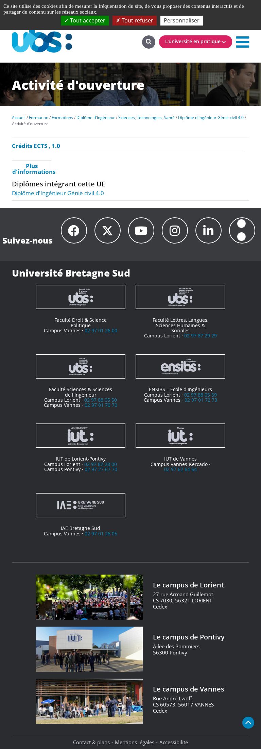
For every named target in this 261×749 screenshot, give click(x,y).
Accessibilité (173, 742)
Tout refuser (136, 20)
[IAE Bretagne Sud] (80, 505)
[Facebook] (74, 230)
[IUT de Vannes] (180, 435)
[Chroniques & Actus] (242, 230)
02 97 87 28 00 (100, 464)
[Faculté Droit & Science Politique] (80, 297)
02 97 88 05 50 (100, 399)
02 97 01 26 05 (101, 533)
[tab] (31, 168)
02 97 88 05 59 (200, 394)
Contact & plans (91, 742)
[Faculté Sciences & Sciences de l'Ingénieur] (80, 366)
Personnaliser (181, 20)
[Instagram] (175, 230)
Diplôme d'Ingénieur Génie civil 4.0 (58, 193)
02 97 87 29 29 (200, 335)
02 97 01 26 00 (101, 330)
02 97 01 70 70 (101, 404)
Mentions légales (134, 742)
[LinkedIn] (208, 230)
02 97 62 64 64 (180, 469)
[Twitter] (107, 230)
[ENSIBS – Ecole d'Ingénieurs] (180, 366)
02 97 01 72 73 (201, 399)
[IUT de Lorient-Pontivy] (80, 435)
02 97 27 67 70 (101, 469)
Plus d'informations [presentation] (31, 168)
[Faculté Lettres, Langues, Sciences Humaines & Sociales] (180, 297)
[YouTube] (141, 230)
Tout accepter (87, 20)
